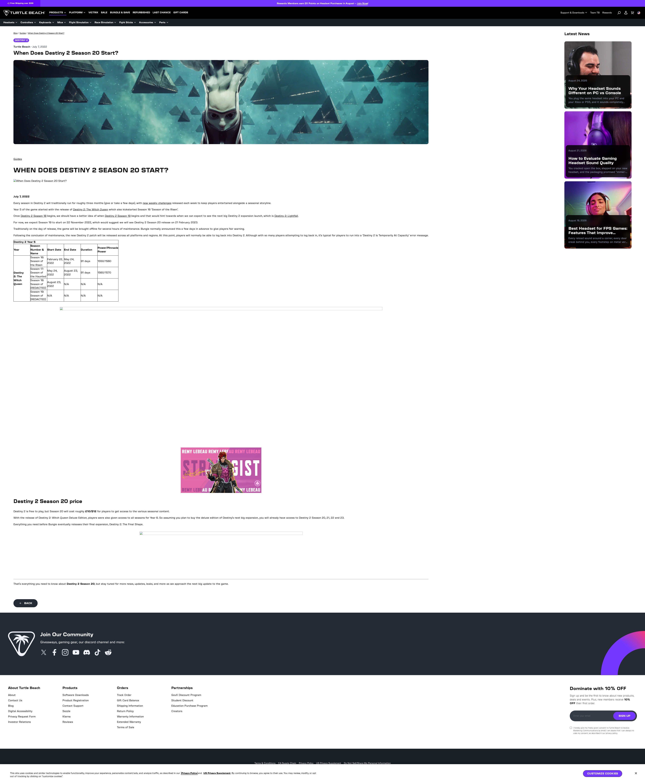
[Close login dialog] (353, 469)
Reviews (67, 722)
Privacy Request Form (22, 716)
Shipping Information (130, 705)
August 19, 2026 (577, 220)
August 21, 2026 (577, 150)
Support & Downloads (572, 12)
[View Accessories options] (155, 22)
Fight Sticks (126, 22)
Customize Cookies (602, 773)
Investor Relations (19, 722)
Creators (176, 711)
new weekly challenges (157, 203)
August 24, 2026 (577, 80)
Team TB (595, 12)
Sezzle (66, 711)
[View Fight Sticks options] (135, 22)
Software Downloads (75, 695)
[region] (322, 773)
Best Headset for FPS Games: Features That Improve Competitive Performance (597, 233)
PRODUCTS (56, 12)
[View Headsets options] (16, 22)
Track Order (124, 695)
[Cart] (632, 12)
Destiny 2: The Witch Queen (90, 209)
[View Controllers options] (35, 22)
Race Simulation (104, 22)
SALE (104, 12)
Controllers (26, 22)
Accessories (146, 22)
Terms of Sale (125, 727)
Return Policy (125, 711)
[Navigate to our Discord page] (86, 652)
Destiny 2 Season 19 (118, 215)
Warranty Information (130, 716)
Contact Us (15, 700)
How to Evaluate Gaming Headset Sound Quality (592, 160)
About (12, 695)
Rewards (607, 12)
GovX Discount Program (186, 695)
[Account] (625, 12)
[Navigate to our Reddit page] (108, 652)
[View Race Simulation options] (115, 22)
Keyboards (45, 22)
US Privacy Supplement (328, 763)
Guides (17, 159)
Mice (60, 22)
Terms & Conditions (264, 763)
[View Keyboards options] (53, 22)
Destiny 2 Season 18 (33, 215)
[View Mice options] (65, 22)
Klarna (66, 716)
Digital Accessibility (20, 711)
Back (28, 603)
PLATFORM (75, 12)
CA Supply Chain (287, 763)
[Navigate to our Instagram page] (65, 652)
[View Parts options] (167, 22)
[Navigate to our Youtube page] (76, 652)
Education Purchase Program (189, 705)
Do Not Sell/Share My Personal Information (367, 763)
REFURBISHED (141, 12)
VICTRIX (93, 12)
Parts (162, 22)
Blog (11, 705)
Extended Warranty (129, 722)
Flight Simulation (79, 22)
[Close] (636, 773)
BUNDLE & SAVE (120, 12)
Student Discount (182, 700)
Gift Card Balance (128, 700)
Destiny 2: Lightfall (286, 215)
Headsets (8, 22)
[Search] (619, 12)
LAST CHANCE (162, 12)
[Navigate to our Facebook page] (54, 652)
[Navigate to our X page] (43, 652)
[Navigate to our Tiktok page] (97, 652)
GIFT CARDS (180, 12)
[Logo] (24, 12)
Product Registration (75, 700)
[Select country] (639, 13)
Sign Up (624, 715)
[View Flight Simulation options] (90, 22)
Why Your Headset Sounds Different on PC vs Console (594, 90)
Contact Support (72, 705)
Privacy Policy (306, 763)
